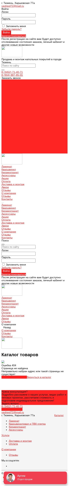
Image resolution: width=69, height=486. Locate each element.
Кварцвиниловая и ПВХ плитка (27, 423)
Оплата (5, 134)
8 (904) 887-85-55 (12, 75)
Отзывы (6, 110)
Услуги (5, 435)
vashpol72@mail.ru (12, 5)
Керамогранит (10, 125)
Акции (5, 131)
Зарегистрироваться (13, 35)
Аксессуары (8, 128)
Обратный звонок (11, 409)
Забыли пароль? (11, 29)
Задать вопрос (10, 403)
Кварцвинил (8, 122)
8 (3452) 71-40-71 (12, 72)
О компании (8, 146)
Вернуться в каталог (39, 377)
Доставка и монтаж (12, 137)
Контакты (7, 152)
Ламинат (6, 119)
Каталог (59, 415)
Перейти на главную (14, 377)
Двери (5, 140)
